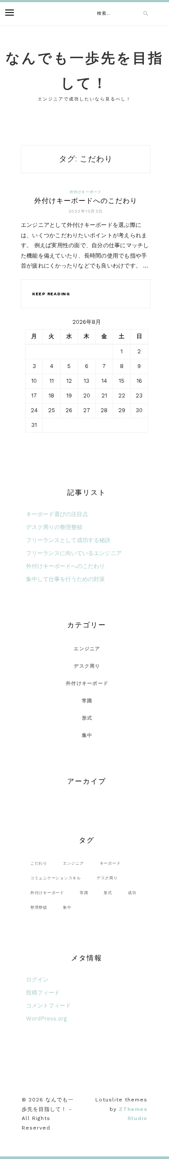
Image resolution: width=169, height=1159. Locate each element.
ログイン (37, 979)
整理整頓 (38, 907)
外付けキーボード (86, 192)
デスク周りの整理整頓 (54, 527)
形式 (87, 718)
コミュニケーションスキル (55, 877)
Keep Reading (51, 293)
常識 (87, 701)
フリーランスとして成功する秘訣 (68, 540)
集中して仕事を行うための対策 (65, 579)
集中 (87, 735)
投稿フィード (43, 992)
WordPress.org (46, 1018)
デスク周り (87, 666)
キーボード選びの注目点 (57, 514)
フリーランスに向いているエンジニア (74, 553)
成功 (132, 892)
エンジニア (87, 649)
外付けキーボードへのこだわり (85, 201)
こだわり (38, 863)
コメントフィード (48, 1005)
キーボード (110, 863)
